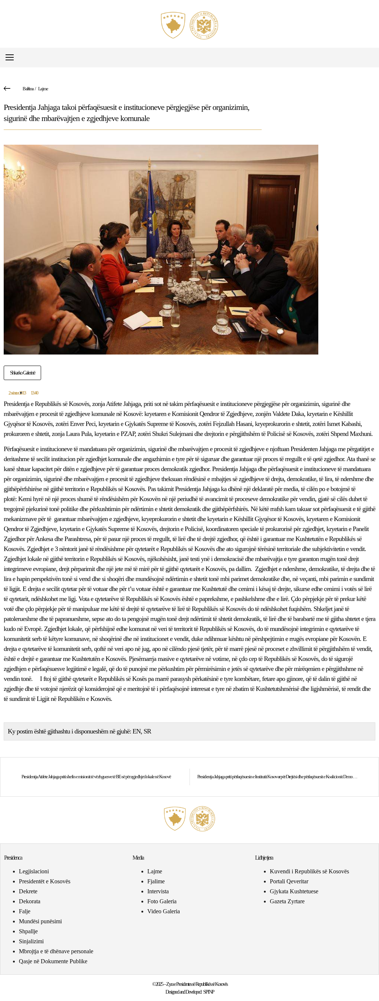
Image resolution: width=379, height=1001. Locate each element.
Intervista (158, 891)
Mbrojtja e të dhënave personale (56, 951)
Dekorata (29, 901)
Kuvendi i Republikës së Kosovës (309, 871)
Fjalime (156, 881)
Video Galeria (163, 911)
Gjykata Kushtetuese (294, 891)
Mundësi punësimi (40, 921)
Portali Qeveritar (289, 881)
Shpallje (28, 931)
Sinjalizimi (31, 941)
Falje (24, 911)
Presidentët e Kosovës (44, 881)
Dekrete (28, 891)
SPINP (208, 992)
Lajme (43, 88)
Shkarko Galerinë (22, 373)
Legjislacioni (34, 871)
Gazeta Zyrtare (287, 901)
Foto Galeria (162, 901)
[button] (369, 57)
